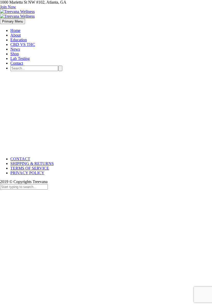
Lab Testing (20, 58)
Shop (14, 54)
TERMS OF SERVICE (29, 168)
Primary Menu (12, 21)
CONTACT (20, 159)
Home (15, 30)
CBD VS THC (22, 44)
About (15, 35)
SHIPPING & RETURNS (32, 163)
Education (18, 40)
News (15, 49)
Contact (16, 63)
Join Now (8, 7)
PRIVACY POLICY (27, 173)
